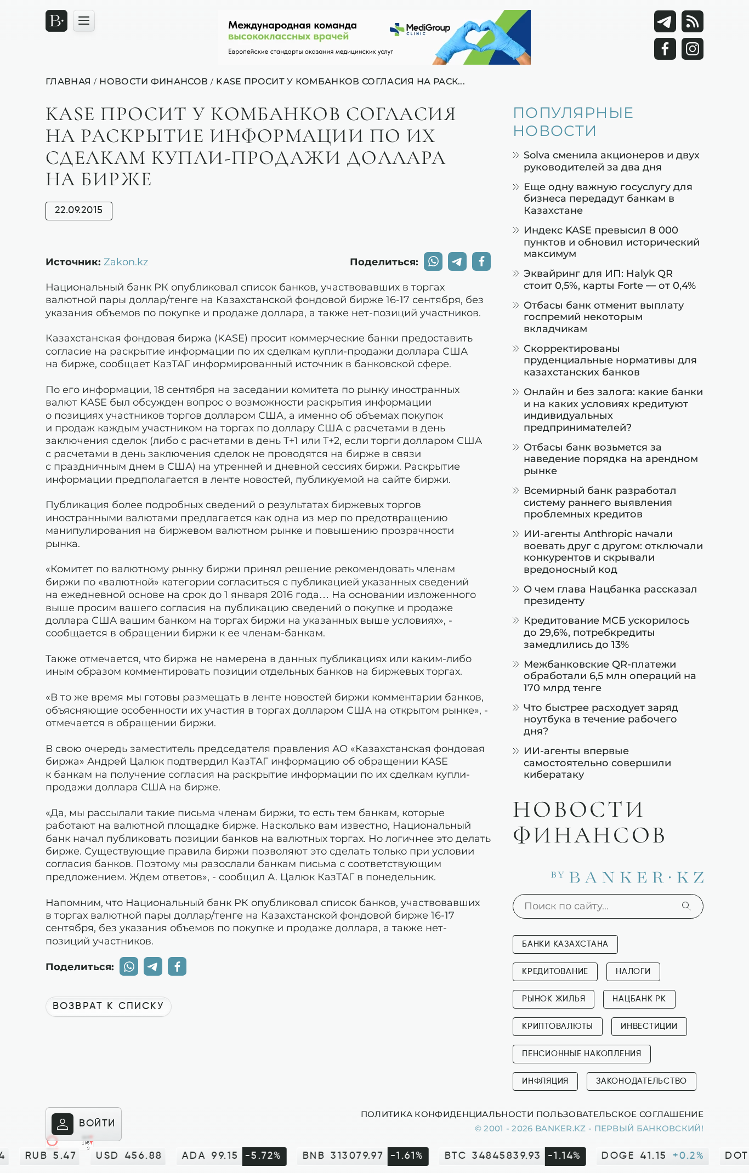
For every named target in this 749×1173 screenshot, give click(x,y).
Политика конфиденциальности (447, 1114)
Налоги (633, 971)
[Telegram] (665, 21)
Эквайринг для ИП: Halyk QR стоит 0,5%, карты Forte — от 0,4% (610, 279)
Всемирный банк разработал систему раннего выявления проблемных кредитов (600, 502)
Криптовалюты (557, 1026)
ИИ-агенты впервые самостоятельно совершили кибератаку (597, 762)
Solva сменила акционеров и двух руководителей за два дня (612, 161)
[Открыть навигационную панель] (84, 21)
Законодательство (641, 1081)
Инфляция (545, 1081)
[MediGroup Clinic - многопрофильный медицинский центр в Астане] (374, 37)
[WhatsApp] (433, 261)
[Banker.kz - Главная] (56, 21)
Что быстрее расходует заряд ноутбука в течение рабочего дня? (601, 719)
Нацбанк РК (639, 999)
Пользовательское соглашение (619, 1114)
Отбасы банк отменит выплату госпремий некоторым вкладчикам (604, 316)
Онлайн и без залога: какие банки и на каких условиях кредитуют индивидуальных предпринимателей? (613, 409)
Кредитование (555, 971)
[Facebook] (665, 49)
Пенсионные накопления (582, 1054)
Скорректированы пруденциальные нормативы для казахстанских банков (610, 360)
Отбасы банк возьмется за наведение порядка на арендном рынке (611, 458)
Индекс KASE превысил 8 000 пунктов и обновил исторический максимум (612, 241)
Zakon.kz (126, 261)
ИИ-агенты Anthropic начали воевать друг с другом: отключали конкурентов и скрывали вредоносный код (613, 551)
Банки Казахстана (565, 944)
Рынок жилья (553, 999)
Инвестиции (649, 1026)
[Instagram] (692, 49)
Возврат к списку (108, 1006)
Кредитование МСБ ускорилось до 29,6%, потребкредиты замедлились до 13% (606, 632)
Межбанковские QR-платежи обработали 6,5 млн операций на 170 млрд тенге (610, 675)
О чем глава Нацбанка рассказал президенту (610, 595)
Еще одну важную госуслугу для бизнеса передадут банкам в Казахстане (608, 198)
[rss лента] (692, 21)
